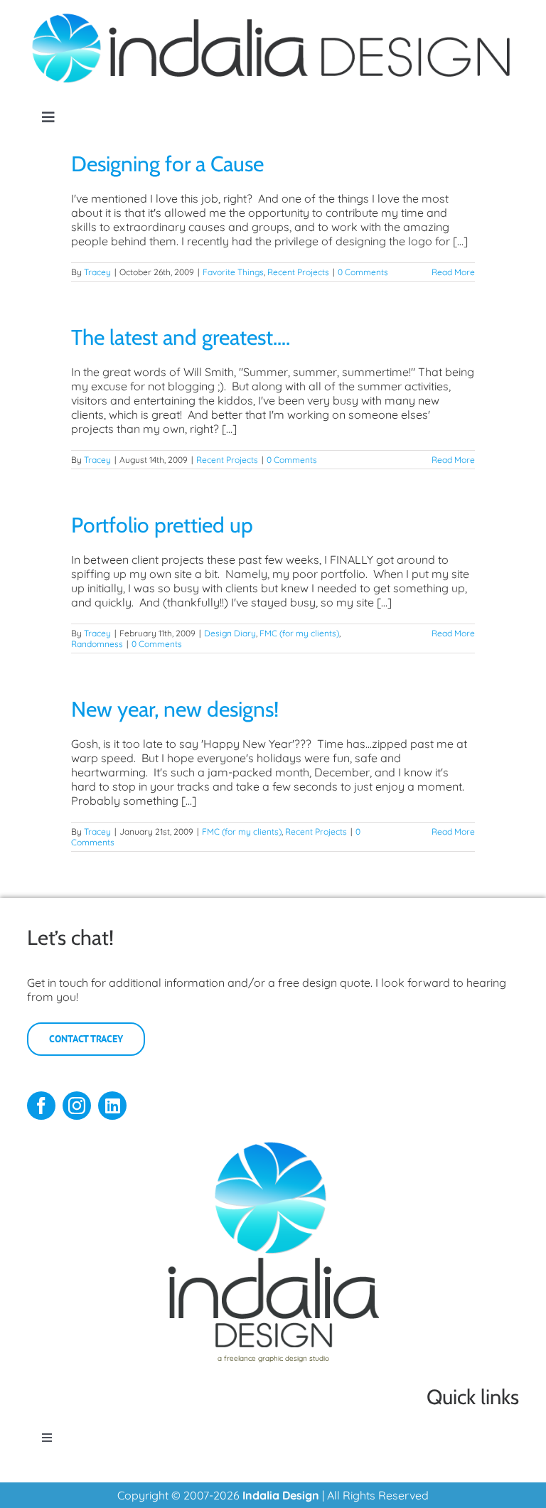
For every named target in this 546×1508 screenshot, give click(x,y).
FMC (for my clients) (299, 633)
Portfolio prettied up (162, 525)
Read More (453, 272)
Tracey (97, 272)
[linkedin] (112, 1105)
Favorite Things (233, 272)
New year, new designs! (175, 709)
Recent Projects (298, 272)
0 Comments (363, 272)
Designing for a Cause (167, 164)
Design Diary (230, 633)
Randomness (97, 643)
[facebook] (41, 1105)
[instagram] (77, 1105)
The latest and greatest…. (180, 337)
